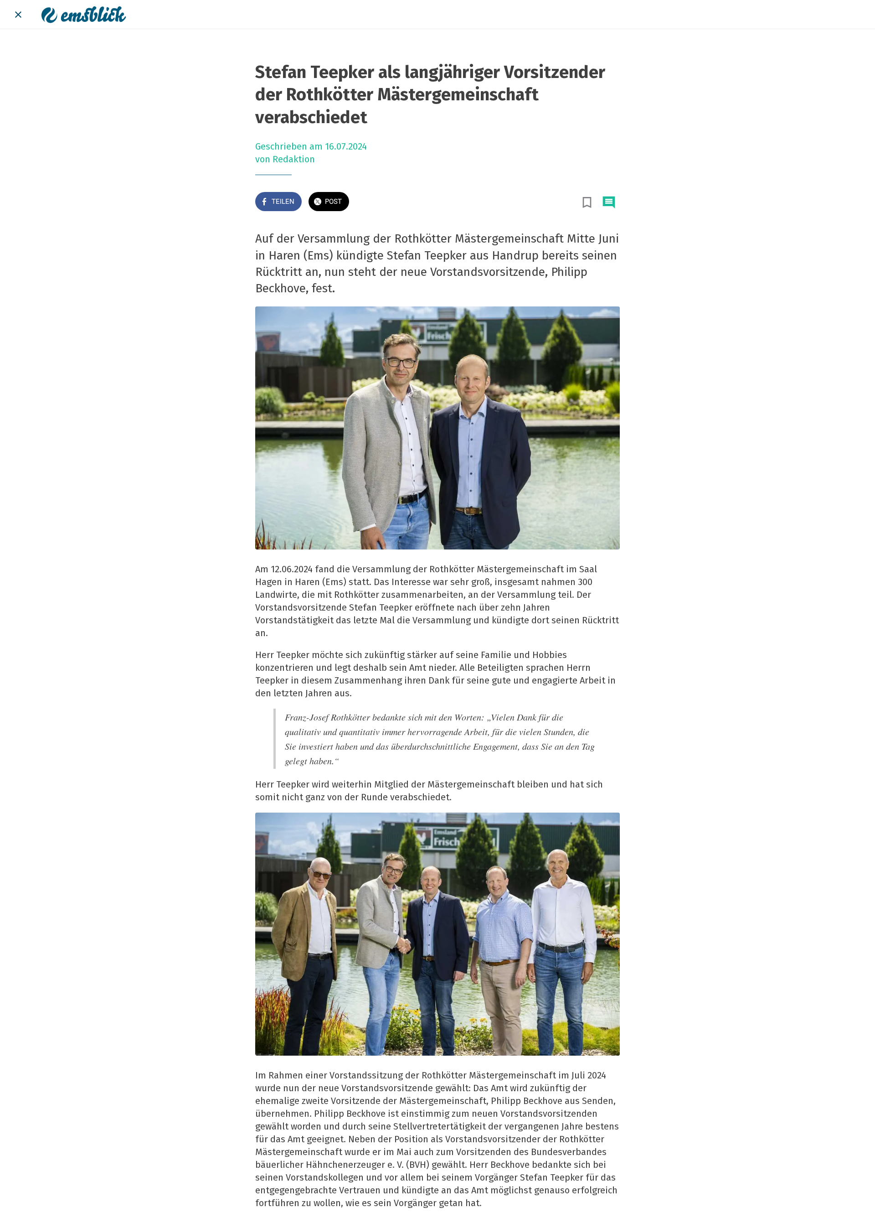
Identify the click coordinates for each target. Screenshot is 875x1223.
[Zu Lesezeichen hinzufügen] (587, 202)
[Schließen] (18, 14)
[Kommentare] (609, 202)
